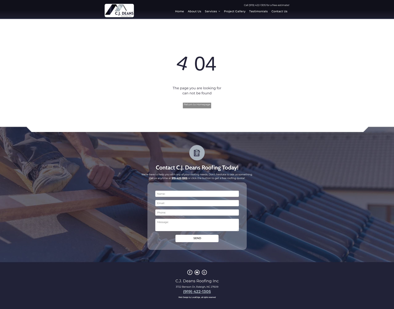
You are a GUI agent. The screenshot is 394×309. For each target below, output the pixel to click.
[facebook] (189, 273)
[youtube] (197, 273)
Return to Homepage (197, 104)
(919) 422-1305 (257, 5)
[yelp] (204, 273)
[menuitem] (179, 11)
